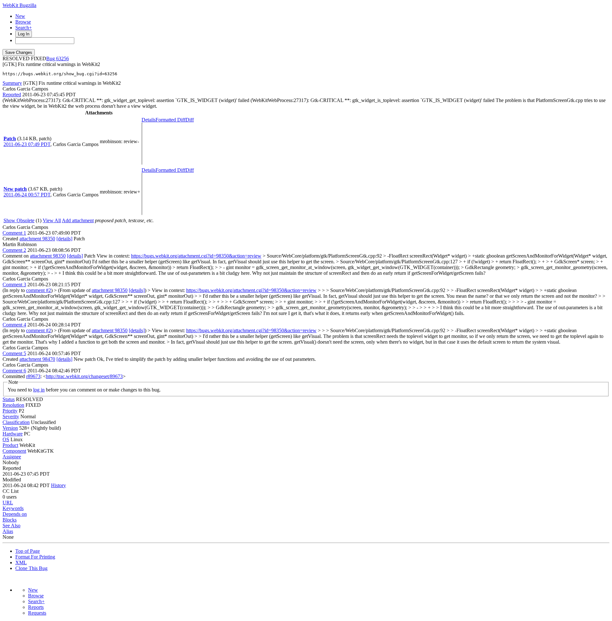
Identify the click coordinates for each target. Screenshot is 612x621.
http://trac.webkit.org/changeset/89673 (84, 376)
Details (149, 119)
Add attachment (78, 220)
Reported (12, 94)
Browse (23, 22)
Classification (16, 422)
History (58, 485)
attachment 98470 (37, 359)
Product (10, 445)
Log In (23, 34)
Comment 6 (14, 370)
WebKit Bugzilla (19, 5)
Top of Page (27, 551)
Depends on (15, 514)
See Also (11, 525)
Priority (10, 410)
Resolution (13, 405)
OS (6, 439)
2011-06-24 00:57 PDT (27, 194)
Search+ (23, 27)
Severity (11, 416)
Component (14, 451)
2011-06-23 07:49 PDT (27, 144)
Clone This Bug (31, 568)
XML (21, 562)
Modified (12, 479)
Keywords (13, 508)
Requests (37, 613)
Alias (8, 531)
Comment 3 (14, 284)
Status (9, 399)
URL (8, 502)
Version (10, 428)
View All (52, 220)
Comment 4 (14, 324)
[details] (64, 238)
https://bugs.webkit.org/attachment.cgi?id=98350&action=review (196, 256)
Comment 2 (14, 250)
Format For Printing (35, 556)
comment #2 (38, 290)
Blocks (10, 519)
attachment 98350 (37, 238)
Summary (12, 83)
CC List (10, 491)
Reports (36, 607)
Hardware (13, 433)
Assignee (12, 456)
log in (39, 389)
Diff (190, 119)
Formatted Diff (171, 119)
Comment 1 (14, 233)
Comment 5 (14, 353)
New (20, 16)
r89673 (33, 376)
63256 (62, 58)
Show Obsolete (19, 220)
